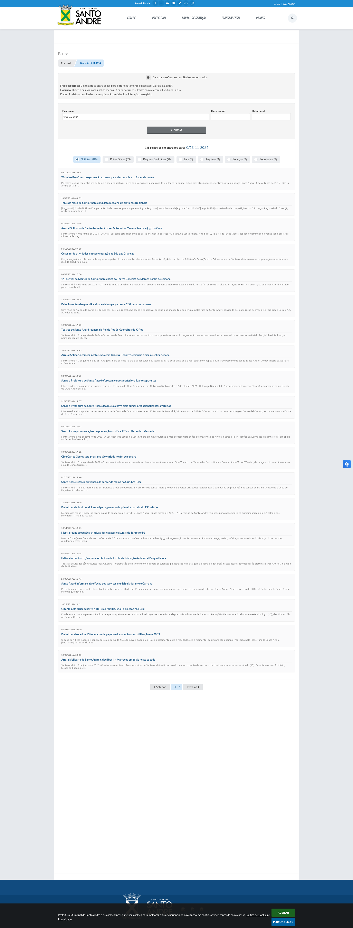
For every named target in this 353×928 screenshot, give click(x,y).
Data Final (258, 111)
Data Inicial (218, 111)
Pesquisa (68, 111)
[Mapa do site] (186, 3)
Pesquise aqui (292, 18)
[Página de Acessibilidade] (192, 3)
